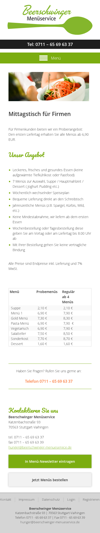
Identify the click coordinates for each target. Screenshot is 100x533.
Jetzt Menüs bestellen (50, 480)
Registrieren (91, 499)
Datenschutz (51, 499)
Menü (55, 58)
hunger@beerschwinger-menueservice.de (40, 447)
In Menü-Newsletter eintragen (50, 461)
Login (71, 499)
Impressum (26, 499)
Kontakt (5, 499)
